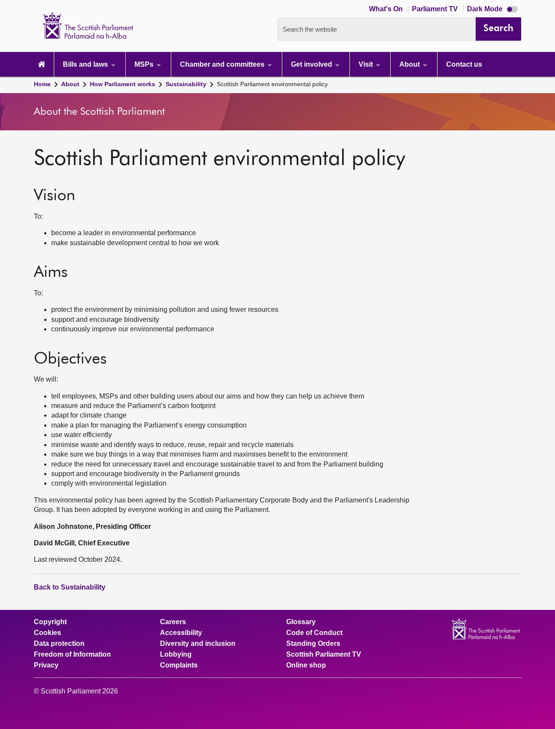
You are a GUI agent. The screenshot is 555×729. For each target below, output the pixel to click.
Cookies (47, 632)
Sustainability (186, 84)
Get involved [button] (312, 64)
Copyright (50, 622)
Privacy (46, 665)
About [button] (410, 64)
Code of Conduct (314, 632)
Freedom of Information (72, 654)
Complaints (179, 665)
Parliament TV (436, 9)
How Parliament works (122, 84)
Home (42, 84)
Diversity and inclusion (197, 643)
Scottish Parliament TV (323, 654)
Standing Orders (313, 643)
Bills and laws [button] (86, 64)
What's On (387, 9)
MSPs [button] (144, 64)
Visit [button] (367, 64)
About (70, 84)
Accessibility (181, 632)
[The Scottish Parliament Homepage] (41, 64)
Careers (173, 622)
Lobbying (176, 654)
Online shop (306, 665)
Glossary (301, 622)
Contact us (464, 64)
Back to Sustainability (69, 587)
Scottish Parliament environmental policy (272, 84)
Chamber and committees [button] (223, 64)
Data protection (59, 643)
